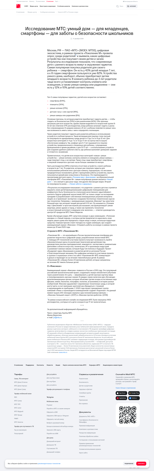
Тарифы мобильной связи (22, 394)
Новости (50, 365)
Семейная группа (85, 393)
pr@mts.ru (57, 317)
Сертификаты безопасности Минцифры (88, 421)
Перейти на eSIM (52, 434)
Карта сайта (83, 453)
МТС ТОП (17, 404)
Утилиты (82, 396)
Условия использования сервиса (90, 449)
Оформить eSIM (52, 412)
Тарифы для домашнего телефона (58, 389)
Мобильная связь (52, 401)
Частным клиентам (22, 1)
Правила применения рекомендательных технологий (89, 444)
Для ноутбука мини (53, 378)
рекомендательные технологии (49, 464)
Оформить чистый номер (55, 419)
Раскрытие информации (87, 433)
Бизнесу (31, 1)
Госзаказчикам (40, 1)
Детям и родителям (86, 386)
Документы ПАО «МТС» (87, 416)
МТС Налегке (18, 422)
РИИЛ (16, 419)
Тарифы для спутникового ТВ (24, 426)
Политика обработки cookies (88, 436)
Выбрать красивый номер (55, 423)
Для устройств (52, 374)
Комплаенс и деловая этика (88, 429)
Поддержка (30, 365)
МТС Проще (18, 415)
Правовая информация (87, 426)
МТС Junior (17, 408)
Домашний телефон (53, 452)
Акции (58, 365)
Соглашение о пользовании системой (91, 440)
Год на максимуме (20, 430)
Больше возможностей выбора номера (60, 426)
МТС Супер (18, 401)
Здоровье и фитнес (85, 389)
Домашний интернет (54, 441)
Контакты (40, 365)
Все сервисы (83, 404)
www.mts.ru (63, 352)
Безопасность (83, 382)
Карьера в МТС (94, 365)
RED (15, 397)
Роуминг (49, 405)
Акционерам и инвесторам (112, 365)
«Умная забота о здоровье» (80, 184)
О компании (50, 1)
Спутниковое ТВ (52, 448)
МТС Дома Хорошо (20, 386)
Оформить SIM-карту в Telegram (58, 416)
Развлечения (83, 379)
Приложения (83, 400)
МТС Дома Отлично (20, 382)
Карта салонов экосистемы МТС (74, 365)
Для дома (50, 438)
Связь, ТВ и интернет (21, 379)
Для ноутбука (51, 381)
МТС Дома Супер (20, 389)
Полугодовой (18, 434)
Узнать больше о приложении (126, 388)
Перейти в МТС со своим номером (58, 409)
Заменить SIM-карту (54, 430)
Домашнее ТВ (51, 445)
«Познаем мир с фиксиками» (84, 177)
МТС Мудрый (18, 411)
